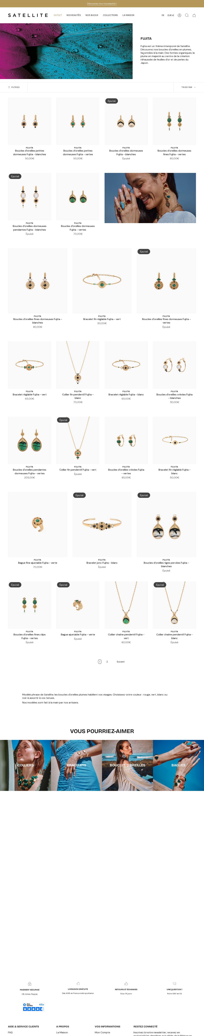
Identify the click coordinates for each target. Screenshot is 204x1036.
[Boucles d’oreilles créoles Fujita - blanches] (174, 365)
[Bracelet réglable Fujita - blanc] (126, 365)
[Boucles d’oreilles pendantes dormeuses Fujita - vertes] (29, 440)
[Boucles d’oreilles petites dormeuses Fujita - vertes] (77, 121)
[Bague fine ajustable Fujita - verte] (37, 524)
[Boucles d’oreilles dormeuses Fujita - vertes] (77, 196)
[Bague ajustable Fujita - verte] (77, 605)
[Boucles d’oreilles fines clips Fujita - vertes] (29, 605)
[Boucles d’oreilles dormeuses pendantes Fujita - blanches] (29, 196)
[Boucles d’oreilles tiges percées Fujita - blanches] (166, 524)
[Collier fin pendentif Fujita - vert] (77, 440)
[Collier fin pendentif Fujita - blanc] (77, 365)
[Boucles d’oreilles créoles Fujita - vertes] (126, 440)
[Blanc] (27, 163)
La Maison (62, 1032)
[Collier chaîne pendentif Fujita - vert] (126, 605)
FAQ (10, 1032)
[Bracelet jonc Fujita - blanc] (102, 524)
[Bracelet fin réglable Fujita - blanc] (174, 440)
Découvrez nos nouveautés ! (102, 3)
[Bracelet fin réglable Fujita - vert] (102, 280)
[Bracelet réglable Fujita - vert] (29, 365)
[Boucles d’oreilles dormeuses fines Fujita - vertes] (174, 121)
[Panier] (194, 15)
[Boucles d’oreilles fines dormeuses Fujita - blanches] (37, 280)
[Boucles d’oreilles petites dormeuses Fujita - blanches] (29, 121)
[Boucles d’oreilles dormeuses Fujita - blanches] (126, 121)
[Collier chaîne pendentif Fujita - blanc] (174, 605)
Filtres (15, 87)
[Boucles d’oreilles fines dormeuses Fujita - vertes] (166, 280)
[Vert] (31, 163)
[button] (73, 15)
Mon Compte (102, 1032)
